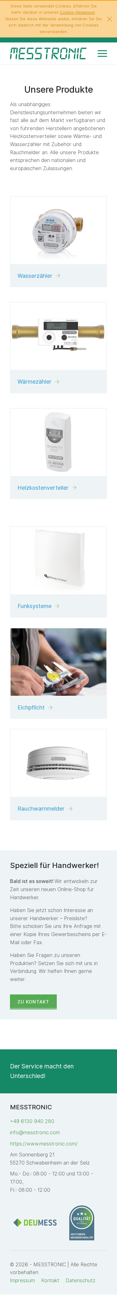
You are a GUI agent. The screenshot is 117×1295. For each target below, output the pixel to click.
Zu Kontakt (33, 1001)
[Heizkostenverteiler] (58, 442)
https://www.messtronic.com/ (44, 1144)
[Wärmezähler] (58, 336)
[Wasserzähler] (58, 230)
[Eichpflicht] (58, 662)
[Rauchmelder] (58, 763)
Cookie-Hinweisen (77, 12)
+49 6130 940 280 (32, 1121)
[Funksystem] (58, 560)
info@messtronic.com (35, 1133)
